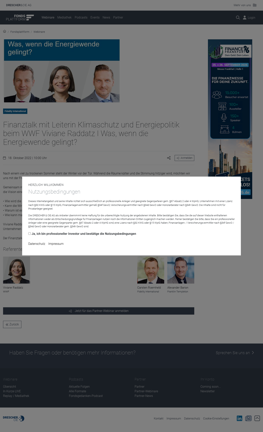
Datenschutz (36, 244)
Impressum (56, 244)
